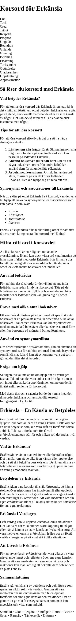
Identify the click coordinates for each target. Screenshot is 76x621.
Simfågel (43, 612)
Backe (68, 612)
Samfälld (6, 612)
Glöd (18, 612)
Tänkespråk (32, 615)
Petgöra (29, 612)
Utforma (48, 615)
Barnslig (15, 615)
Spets (3, 615)
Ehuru (56, 612)
